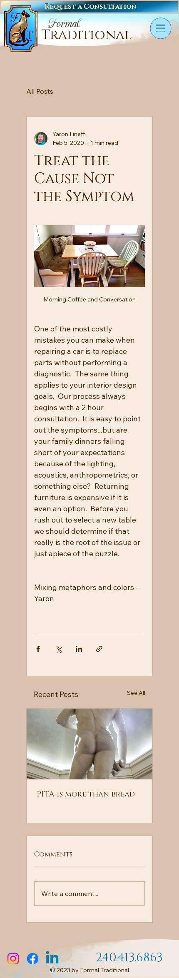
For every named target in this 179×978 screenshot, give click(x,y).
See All (136, 693)
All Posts (39, 91)
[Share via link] (99, 649)
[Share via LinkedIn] (79, 649)
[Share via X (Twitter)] (58, 649)
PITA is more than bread (86, 794)
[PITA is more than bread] (89, 744)
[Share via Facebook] (38, 649)
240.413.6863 (129, 958)
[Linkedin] (52, 958)
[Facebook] (32, 958)
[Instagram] (13, 958)
